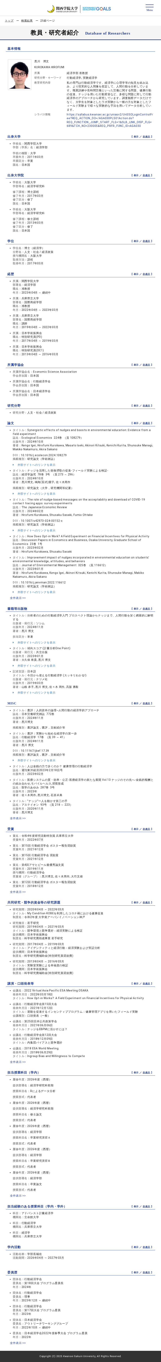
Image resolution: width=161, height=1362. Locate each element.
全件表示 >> (18, 598)
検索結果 (27, 20)
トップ (9, 20)
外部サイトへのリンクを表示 (36, 464)
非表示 (146, 136)
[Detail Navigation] (149, 8)
